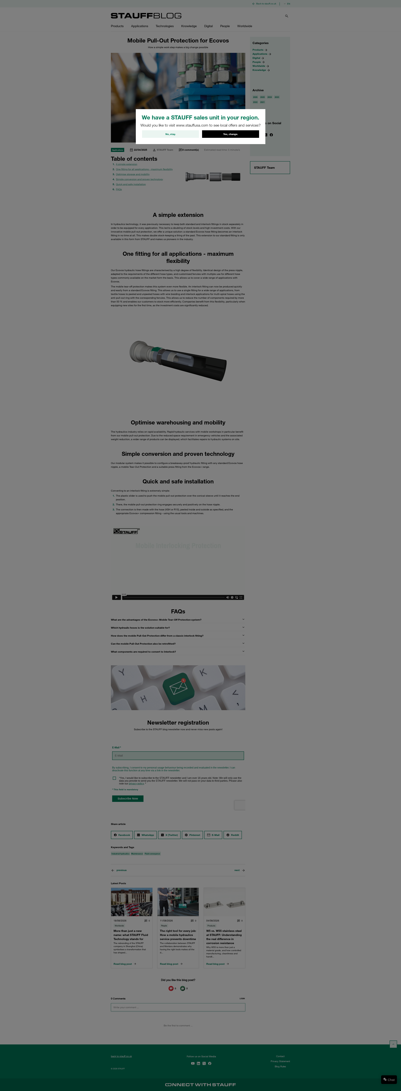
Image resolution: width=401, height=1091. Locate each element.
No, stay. (170, 134)
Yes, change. (230, 134)
